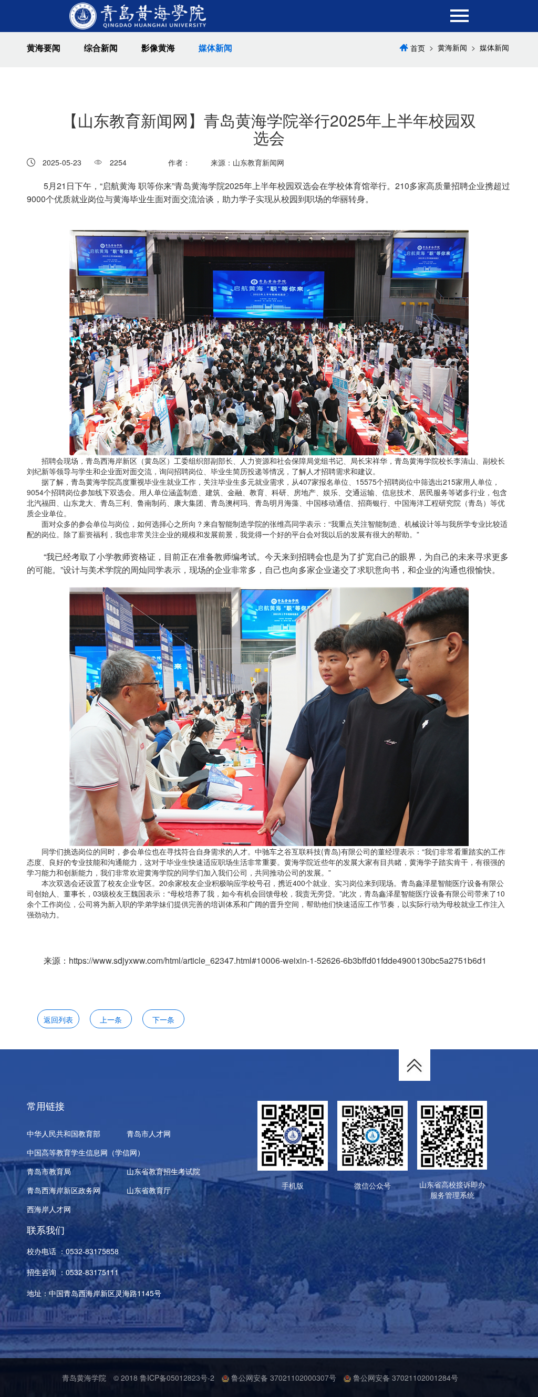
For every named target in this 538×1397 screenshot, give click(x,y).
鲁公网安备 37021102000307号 (282, 1377)
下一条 (163, 1019)
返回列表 (58, 1019)
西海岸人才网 (49, 1209)
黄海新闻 (452, 47)
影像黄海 (158, 48)
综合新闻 (101, 48)
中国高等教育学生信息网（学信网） (85, 1152)
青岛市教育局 (49, 1171)
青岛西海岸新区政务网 (63, 1190)
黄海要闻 (43, 48)
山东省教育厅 (149, 1190)
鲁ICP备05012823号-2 (177, 1377)
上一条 (111, 1019)
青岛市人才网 (149, 1133)
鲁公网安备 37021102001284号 (404, 1377)
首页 (417, 48)
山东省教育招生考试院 (163, 1171)
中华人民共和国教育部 (63, 1133)
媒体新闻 (215, 48)
